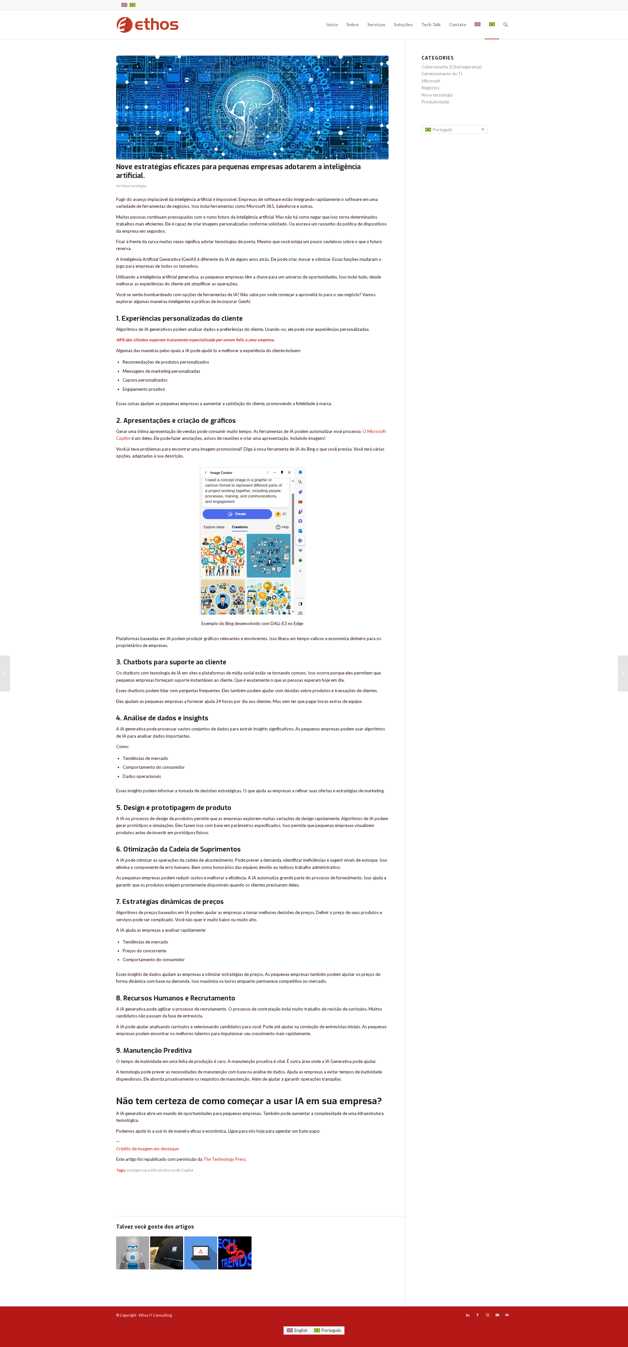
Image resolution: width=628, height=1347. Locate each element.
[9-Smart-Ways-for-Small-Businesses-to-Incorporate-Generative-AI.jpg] (252, 107)
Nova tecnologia (134, 186)
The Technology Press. (225, 1159)
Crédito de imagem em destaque (147, 1148)
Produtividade (435, 101)
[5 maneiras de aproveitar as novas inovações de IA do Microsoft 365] (132, 1252)
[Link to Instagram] (487, 1315)
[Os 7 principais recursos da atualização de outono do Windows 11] (166, 1252)
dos (129, 339)
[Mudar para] (477, 24)
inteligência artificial (144, 1170)
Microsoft (431, 80)
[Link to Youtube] (497, 1315)
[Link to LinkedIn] (468, 1315)
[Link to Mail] (507, 1315)
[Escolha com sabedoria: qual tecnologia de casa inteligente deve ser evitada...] (623, 673)
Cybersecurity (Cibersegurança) (452, 66)
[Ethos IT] (147, 24)
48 (118, 339)
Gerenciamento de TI (442, 73)
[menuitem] (332, 24)
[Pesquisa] (505, 24)
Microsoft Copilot (178, 1170)
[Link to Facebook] (477, 1315)
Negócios (430, 87)
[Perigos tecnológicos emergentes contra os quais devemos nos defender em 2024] (200, 1252)
